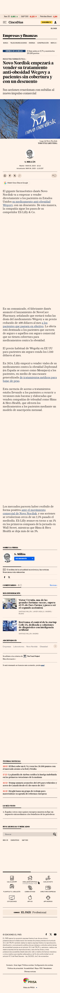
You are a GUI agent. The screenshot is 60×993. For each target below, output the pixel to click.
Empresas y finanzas (20, 36)
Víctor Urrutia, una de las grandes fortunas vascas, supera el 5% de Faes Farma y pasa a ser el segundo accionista (37, 604)
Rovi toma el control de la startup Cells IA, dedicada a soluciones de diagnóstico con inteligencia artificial (38, 626)
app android (48, 901)
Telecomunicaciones (18, 43)
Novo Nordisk (32, 646)
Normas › (53, 585)
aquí (42, 665)
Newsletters (47, 968)
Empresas (7, 646)
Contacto (9, 965)
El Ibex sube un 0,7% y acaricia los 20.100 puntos (41, 52)
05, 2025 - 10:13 (33, 166)
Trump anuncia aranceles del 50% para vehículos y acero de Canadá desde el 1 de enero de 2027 (30, 784)
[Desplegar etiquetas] (55, 646)
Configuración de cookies (44, 965)
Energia (32, 43)
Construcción (43, 43)
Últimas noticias (12, 761)
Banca (5, 43)
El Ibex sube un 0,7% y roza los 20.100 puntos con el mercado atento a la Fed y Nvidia (29, 767)
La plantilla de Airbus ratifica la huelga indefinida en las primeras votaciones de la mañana (30, 776)
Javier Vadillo (38, 611)
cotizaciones (12, 901)
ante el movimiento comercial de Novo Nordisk (24, 511)
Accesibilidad (29, 968)
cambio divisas (30, 891)
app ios (30, 901)
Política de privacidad (15, 968)
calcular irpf (12, 882)
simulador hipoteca (30, 882)
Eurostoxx (15, 840)
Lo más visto (9, 806)
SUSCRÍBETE (46, 22)
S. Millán (30, 162)
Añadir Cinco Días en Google (17, 183)
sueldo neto (48, 882)
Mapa (37, 968)
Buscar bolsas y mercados (16, 827)
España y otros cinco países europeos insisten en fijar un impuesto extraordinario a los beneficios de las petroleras (30, 813)
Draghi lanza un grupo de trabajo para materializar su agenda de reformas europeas (25, 792)
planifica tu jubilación (11, 891)
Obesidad (44, 646)
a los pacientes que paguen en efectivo (25, 324)
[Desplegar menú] (5, 22)
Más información (9, 659)
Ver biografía (21, 559)
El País (53, 28)
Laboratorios (18, 646)
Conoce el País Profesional (30, 912)
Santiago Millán (25, 611)
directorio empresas (48, 891)
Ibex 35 (7, 17)
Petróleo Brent (46, 17)
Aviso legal (17, 965)
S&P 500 (24, 17)
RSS (41, 968)
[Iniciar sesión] (55, 22)
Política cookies (28, 965)
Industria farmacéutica (14, 59)
